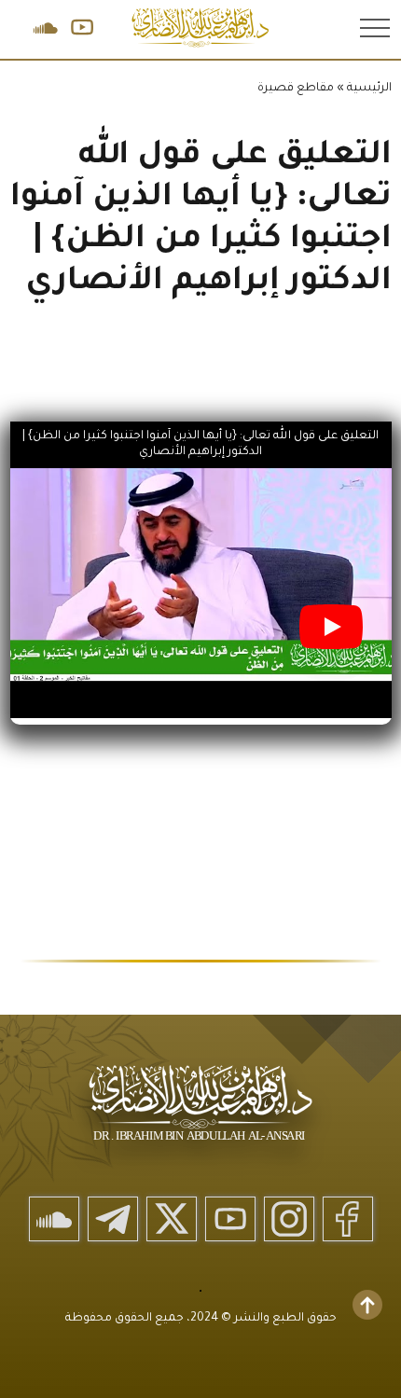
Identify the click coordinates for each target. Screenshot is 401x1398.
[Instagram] (289, 1219)
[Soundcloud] (54, 1219)
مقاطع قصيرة (295, 88)
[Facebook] (348, 1219)
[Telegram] (113, 1219)
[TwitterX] (171, 1219)
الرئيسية (369, 88)
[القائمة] (373, 27)
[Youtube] (230, 1219)
